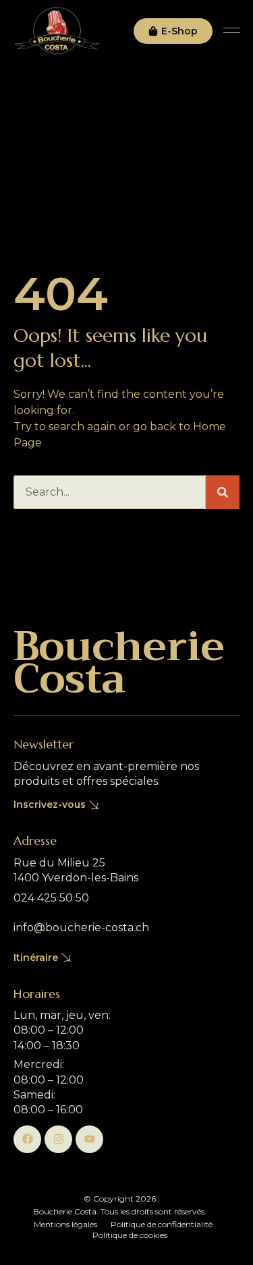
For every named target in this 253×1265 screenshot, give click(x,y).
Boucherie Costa (119, 663)
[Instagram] (58, 1139)
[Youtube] (89, 1139)
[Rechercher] (223, 492)
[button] (232, 31)
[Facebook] (27, 1139)
